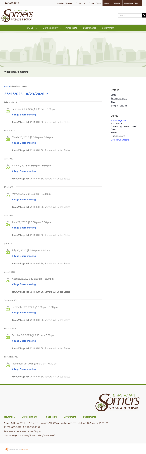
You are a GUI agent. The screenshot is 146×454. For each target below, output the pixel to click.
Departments (89, 416)
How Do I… (9, 416)
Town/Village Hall (118, 120)
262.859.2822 (12, 3)
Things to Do (50, 416)
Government (70, 416)
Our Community (29, 416)
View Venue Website (120, 139)
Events (7, 86)
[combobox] (130, 15)
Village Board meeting (24, 114)
